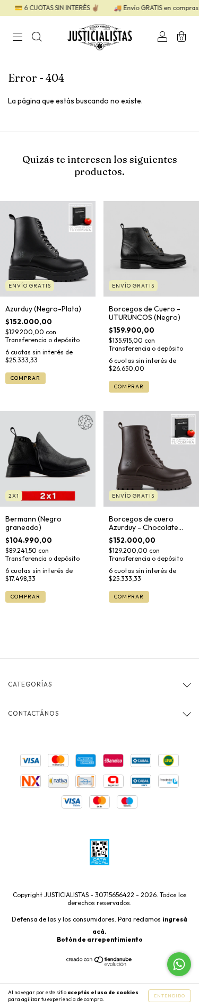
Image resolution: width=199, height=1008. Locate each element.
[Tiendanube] (99, 963)
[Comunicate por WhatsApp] (179, 964)
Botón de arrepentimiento (100, 939)
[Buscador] (36, 38)
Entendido (169, 995)
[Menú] (17, 38)
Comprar (25, 378)
